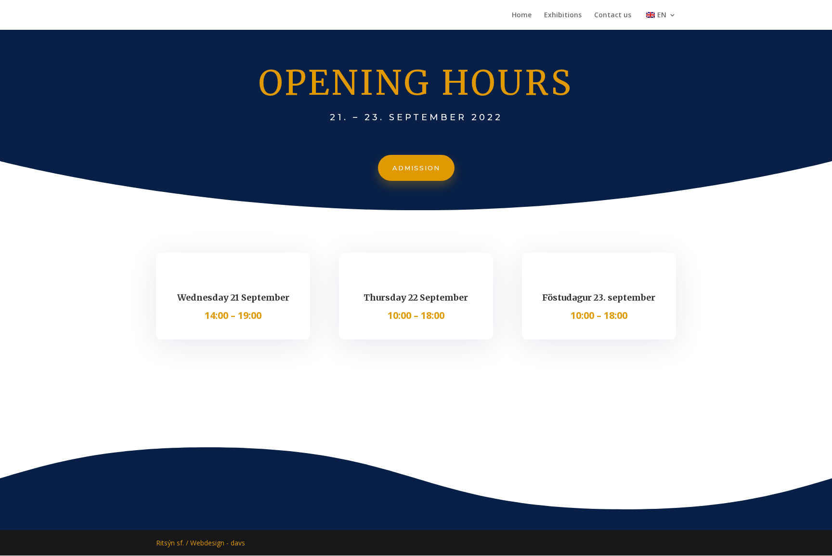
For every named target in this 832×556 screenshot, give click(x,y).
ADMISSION (416, 168)
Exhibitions (563, 15)
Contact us (612, 15)
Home (522, 15)
